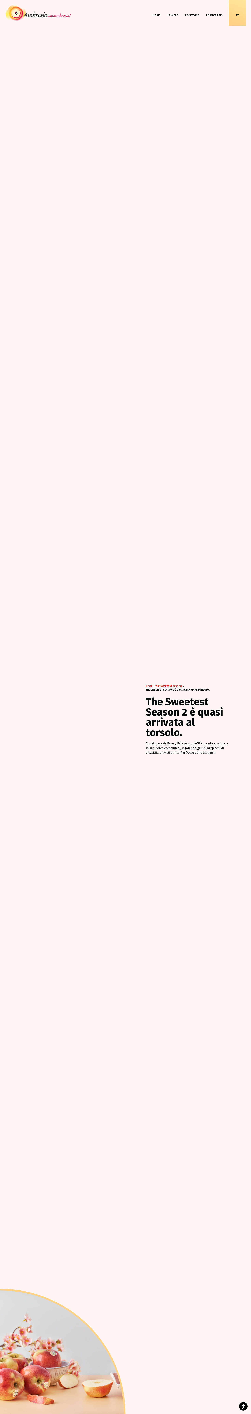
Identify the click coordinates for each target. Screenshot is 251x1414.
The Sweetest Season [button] (168, 686)
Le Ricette (214, 15)
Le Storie (192, 15)
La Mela (172, 15)
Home (156, 15)
